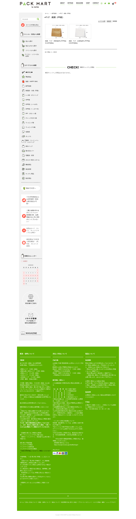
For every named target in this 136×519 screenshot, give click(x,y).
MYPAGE (70, 3)
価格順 (109, 21)
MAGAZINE (79, 3)
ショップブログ (110, 502)
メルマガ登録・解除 (98, 502)
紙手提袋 (54, 13)
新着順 (115, 21)
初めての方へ (31, 188)
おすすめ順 (101, 21)
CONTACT (96, 3)
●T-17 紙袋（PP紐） (65, 13)
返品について (56, 502)
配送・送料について (44, 502)
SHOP (88, 3)
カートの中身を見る (32, 25)
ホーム (47, 13)
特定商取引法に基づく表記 (69, 502)
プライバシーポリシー (84, 502)
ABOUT (62, 3)
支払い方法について (31, 502)
